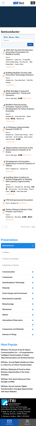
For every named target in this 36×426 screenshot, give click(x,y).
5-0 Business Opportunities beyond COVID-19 (17, 128)
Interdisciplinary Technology (13, 282)
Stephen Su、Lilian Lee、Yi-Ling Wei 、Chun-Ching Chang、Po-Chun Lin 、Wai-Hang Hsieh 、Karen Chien (19, 62)
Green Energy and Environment (14, 293)
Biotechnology (8, 304)
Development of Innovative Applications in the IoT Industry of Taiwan (20, 164)
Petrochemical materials (11, 299)
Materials (6, 288)
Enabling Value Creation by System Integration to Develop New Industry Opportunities (19, 179)
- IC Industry (5, 252)
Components (7, 277)
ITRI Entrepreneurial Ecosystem (19, 200)
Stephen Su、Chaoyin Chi (19, 169)
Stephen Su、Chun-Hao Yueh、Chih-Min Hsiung (19, 81)
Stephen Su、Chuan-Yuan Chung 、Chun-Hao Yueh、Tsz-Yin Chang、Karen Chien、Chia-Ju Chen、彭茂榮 (20, 137)
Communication (8, 272)
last (6, 227)
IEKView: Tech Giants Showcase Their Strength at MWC (15, 380)
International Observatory (12, 320)
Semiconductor (8, 245)
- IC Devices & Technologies (10, 259)
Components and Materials (13, 329)
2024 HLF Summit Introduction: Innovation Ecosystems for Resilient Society (19, 52)
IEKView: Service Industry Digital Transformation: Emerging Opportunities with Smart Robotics (17, 389)
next (2, 227)
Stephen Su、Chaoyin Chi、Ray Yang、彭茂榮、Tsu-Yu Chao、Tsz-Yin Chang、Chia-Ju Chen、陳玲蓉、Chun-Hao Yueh (20, 189)
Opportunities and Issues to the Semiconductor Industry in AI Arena (19, 150)
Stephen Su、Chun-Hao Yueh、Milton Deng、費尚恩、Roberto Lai (18, 117)
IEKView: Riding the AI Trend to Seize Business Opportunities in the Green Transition (15, 372)
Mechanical (6, 309)
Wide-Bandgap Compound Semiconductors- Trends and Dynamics (18, 93)
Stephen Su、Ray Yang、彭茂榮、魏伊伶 (19, 217)
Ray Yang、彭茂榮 (16, 98)
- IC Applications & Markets (10, 265)
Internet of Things (9, 334)
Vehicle (5, 315)
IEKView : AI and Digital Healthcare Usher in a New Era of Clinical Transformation (17, 363)
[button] (33, 2)
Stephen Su (14, 203)
